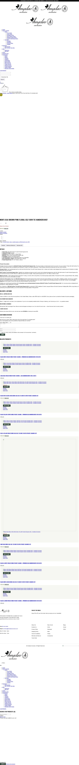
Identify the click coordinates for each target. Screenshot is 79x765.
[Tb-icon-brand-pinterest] (7, 646)
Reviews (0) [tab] (19, 245)
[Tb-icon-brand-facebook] (1, 646)
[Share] (75, 1)
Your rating (3, 322)
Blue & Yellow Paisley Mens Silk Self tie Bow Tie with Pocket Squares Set (18, 433)
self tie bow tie (22, 242)
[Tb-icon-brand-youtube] (5, 646)
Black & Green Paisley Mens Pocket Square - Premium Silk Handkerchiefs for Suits (21, 600)
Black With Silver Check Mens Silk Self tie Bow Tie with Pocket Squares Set (19, 395)
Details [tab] (3, 245)
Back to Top (2, 716)
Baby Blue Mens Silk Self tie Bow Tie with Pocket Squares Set (15, 544)
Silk (29, 242)
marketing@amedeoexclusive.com (10, 628)
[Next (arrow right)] (77, 382)
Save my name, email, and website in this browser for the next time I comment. (18, 332)
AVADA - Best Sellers (7, 93)
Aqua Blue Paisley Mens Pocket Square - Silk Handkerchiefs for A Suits (18, 375)
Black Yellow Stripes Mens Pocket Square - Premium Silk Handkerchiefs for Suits (21, 414)
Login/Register (3, 70)
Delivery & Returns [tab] (11, 245)
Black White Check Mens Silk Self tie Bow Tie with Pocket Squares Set (18, 582)
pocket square (15, 242)
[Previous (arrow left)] (2, 382)
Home (1, 93)
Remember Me (4, 77)
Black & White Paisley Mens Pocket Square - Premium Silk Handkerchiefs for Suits (21, 563)
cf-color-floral (6, 242)
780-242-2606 (5, 626)
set (26, 242)
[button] (7, 348)
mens (10, 242)
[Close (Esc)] (77, 1)
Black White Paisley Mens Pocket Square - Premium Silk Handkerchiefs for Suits (20, 357)
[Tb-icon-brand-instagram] (3, 646)
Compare (3, 764)
